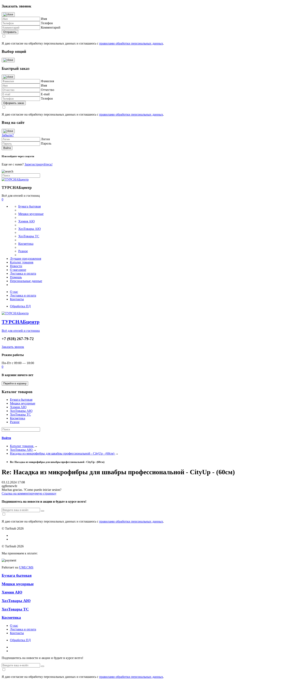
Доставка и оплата (23, 273)
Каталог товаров (21, 262)
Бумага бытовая (29, 206)
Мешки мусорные (31, 214)
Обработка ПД (20, 306)
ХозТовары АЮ (29, 229)
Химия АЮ (26, 221)
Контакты (17, 299)
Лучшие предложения (25, 258)
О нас (14, 291)
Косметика (25, 243)
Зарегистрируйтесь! (38, 164)
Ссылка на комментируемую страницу (29, 493)
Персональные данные (26, 281)
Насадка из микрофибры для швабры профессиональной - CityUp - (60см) (62, 453)
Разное (23, 251)
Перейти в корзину (15, 383)
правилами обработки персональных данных (131, 43)
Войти (6, 438)
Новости (16, 266)
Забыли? (8, 135)
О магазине (18, 270)
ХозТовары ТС (28, 236)
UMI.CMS (26, 567)
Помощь (16, 277)
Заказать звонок (13, 347)
